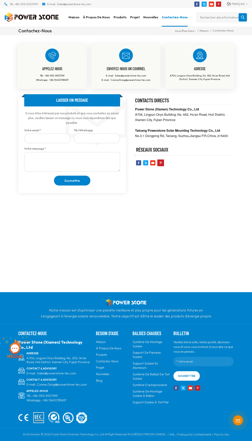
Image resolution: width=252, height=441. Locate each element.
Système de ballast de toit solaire (151, 376)
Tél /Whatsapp (83, 130)
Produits (120, 17)
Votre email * (32, 130)
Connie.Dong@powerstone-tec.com (130, 79)
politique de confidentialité (194, 434)
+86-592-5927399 (26, 4)
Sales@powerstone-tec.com (74, 4)
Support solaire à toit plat (150, 402)
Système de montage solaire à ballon (147, 393)
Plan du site (221, 434)
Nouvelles (150, 17)
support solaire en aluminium (145, 365)
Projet (135, 17)
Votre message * (35, 148)
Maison (74, 17)
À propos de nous (96, 17)
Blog (99, 380)
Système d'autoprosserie (149, 385)
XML (172, 434)
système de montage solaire (147, 344)
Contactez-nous (175, 17)
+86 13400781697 (59, 79)
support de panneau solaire (146, 355)
